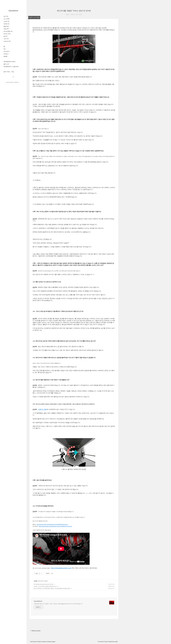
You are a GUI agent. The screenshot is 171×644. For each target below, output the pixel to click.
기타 (6, 38)
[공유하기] (39, 573)
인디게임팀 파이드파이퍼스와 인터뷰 (43, 584)
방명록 (5, 56)
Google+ (53, 641)
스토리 (6, 21)
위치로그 (6, 54)
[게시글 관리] (41, 573)
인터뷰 (6, 24)
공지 (6, 16)
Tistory (106, 641)
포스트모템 (8, 31)
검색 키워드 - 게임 (9, 71)
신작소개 (7, 41)
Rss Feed (32, 641)
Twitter (39, 641)
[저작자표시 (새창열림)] (52, 573)
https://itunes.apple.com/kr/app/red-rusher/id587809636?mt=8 (52, 524)
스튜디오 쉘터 (42, 409)
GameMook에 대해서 (9, 61)
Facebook (43, 641)
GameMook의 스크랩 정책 (11, 66)
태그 (5, 49)
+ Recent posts (35, 631)
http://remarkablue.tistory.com (61, 568)
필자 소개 (6, 64)
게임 (6, 29)
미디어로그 (7, 51)
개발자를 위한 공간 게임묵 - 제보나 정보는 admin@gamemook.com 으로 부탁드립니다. (58, 603)
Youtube (49, 641)
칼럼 (6, 26)
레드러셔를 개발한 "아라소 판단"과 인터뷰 (74, 11)
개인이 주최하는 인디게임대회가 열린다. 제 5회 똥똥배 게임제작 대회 (52, 588)
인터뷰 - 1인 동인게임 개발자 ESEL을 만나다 (45, 586)
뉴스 (7, 19)
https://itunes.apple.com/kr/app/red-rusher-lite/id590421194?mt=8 (55, 526)
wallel (116, 641)
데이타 (7, 34)
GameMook (13, 11)
